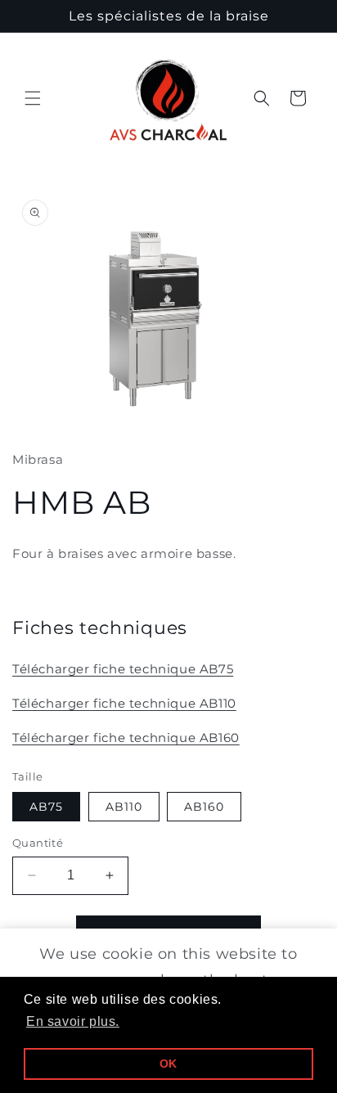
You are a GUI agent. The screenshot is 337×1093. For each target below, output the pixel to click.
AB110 (124, 806)
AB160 (204, 806)
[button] (33, 98)
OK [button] (168, 1063)
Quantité (37, 842)
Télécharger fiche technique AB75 (122, 669)
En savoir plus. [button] (72, 1021)
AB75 (46, 806)
